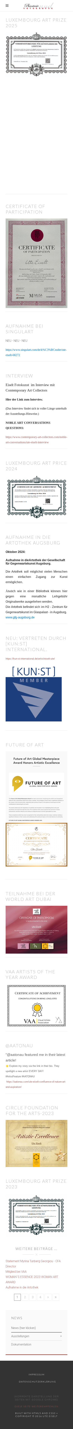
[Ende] (55, 1297)
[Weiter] (48, 1297)
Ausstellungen (20, 1336)
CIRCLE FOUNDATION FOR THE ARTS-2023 (32, 1110)
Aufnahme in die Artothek (22, 1287)
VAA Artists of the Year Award (30, 974)
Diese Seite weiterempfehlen (36, 1406)
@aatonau (19, 1045)
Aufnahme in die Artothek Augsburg (33, 539)
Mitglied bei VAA (16, 1271)
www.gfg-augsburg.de (20, 617)
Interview (19, 375)
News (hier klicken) (23, 1328)
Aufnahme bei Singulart (24, 328)
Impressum (37, 1374)
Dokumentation (21, 1344)
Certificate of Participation (25, 209)
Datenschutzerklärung (37, 1381)
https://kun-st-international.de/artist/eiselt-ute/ (30, 658)
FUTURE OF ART (25, 744)
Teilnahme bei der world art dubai (30, 896)
